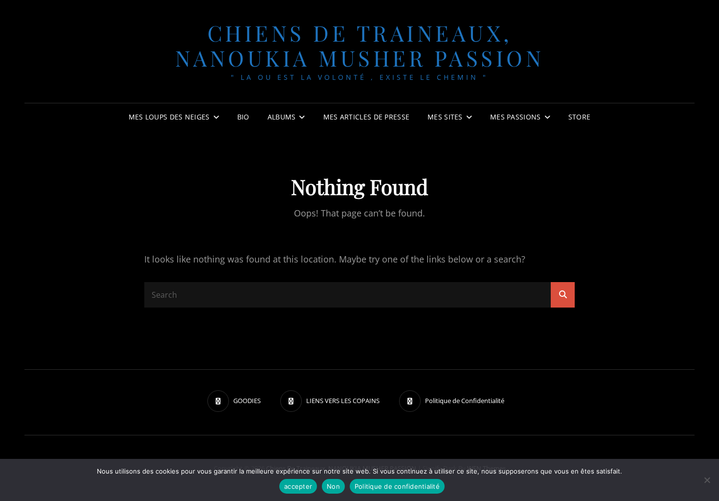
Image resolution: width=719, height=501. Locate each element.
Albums (282, 116)
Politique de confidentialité (397, 486)
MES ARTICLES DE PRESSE (366, 116)
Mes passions (515, 116)
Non (333, 486)
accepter (298, 486)
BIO (243, 116)
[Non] (707, 480)
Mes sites (445, 116)
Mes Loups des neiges (169, 116)
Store (579, 116)
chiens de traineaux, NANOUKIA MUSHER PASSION (359, 45)
